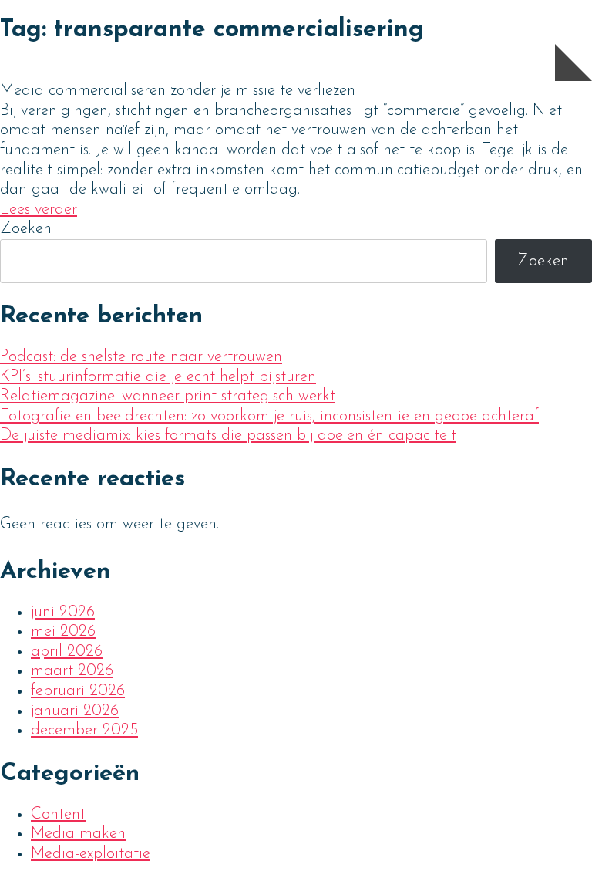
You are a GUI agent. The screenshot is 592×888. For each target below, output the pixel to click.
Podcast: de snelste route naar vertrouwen (141, 357)
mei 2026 (63, 631)
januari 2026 (75, 711)
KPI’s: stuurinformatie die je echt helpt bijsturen (158, 377)
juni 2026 (63, 612)
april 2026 (67, 651)
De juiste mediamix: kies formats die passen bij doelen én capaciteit (228, 435)
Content (58, 814)
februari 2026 (78, 691)
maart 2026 (72, 671)
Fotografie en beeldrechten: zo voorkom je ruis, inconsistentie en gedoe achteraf (269, 416)
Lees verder (38, 209)
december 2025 (84, 730)
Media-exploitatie (90, 854)
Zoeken (26, 229)
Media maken (78, 834)
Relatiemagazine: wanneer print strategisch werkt (167, 396)
